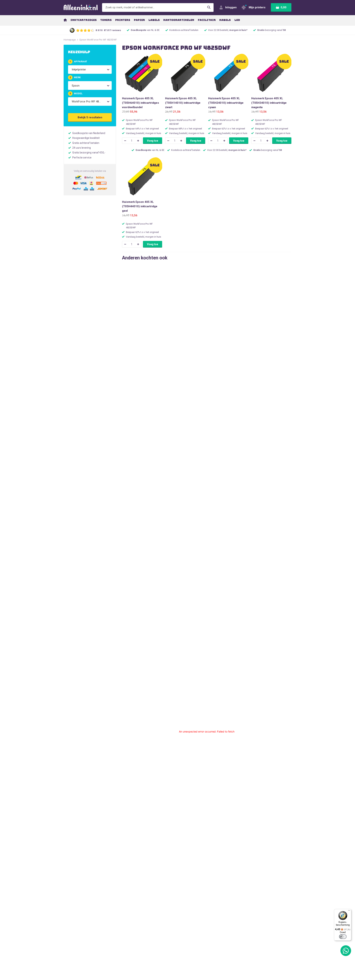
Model (76, 93)
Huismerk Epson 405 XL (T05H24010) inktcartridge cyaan (226, 103)
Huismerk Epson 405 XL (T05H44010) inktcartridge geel (139, 206)
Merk (75, 77)
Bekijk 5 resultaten (90, 117)
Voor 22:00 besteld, (227, 30)
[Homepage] (65, 20)
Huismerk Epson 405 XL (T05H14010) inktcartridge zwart (182, 103)
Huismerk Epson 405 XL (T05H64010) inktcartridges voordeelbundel (140, 103)
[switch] (342, 936)
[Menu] (349, 911)
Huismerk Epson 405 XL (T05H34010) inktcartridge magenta (269, 103)
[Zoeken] (209, 7)
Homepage (70, 39)
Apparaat (78, 61)
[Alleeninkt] (81, 7)
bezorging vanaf (271, 30)
